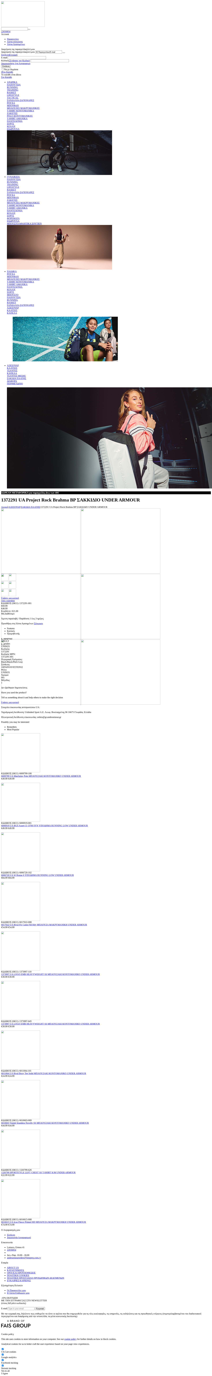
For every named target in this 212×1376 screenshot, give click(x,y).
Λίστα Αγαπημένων (16, 44)
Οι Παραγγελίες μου (16, 1290)
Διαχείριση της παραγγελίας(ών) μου (18, 52)
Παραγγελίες (13, 39)
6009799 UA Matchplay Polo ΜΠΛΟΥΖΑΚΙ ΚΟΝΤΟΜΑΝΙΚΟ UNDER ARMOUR (41, 776)
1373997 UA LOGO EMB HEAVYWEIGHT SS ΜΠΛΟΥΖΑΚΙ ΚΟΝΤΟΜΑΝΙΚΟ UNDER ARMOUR (50, 974)
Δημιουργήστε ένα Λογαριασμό (15, 63)
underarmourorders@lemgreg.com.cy (24, 1258)
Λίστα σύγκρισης (15, 41)
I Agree (4, 1373)
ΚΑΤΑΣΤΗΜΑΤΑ (15, 1270)
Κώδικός (5, 60)
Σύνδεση (5, 55)
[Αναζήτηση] (29, 29)
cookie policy (70, 1339)
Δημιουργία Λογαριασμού (19, 1237)
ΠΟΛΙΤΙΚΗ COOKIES (18, 1275)
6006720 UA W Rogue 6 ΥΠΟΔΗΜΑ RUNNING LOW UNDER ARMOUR (37, 875)
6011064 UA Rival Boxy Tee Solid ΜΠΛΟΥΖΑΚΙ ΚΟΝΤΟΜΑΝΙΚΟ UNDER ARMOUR (43, 1073)
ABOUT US (13, 1267)
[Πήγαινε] (64, 52)
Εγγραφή (13, 55)
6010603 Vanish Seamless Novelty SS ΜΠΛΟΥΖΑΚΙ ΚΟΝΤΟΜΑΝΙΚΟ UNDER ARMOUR (45, 1123)
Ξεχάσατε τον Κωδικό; (19, 60)
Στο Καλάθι (6, 77)
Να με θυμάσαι (11, 69)
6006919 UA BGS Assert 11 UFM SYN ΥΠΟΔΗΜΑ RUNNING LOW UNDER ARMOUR (44, 825)
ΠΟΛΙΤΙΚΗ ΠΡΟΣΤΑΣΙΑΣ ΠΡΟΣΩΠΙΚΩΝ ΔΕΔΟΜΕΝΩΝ (35, 1278)
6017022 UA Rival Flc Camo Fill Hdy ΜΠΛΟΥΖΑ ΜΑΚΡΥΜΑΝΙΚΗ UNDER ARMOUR (44, 924)
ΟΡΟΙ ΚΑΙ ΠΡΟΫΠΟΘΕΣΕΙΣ (21, 1273)
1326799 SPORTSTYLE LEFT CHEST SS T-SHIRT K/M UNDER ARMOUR (38, 1172)
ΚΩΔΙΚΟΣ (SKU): (10, 603)
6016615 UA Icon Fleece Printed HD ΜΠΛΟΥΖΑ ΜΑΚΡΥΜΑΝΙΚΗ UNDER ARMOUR (43, 1222)
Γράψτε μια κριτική (10, 598)
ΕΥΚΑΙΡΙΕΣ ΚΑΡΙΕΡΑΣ (19, 1280)
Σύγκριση (38, 623)
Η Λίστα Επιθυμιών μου (18, 1293)
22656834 (5, 31)
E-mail (4, 57)
